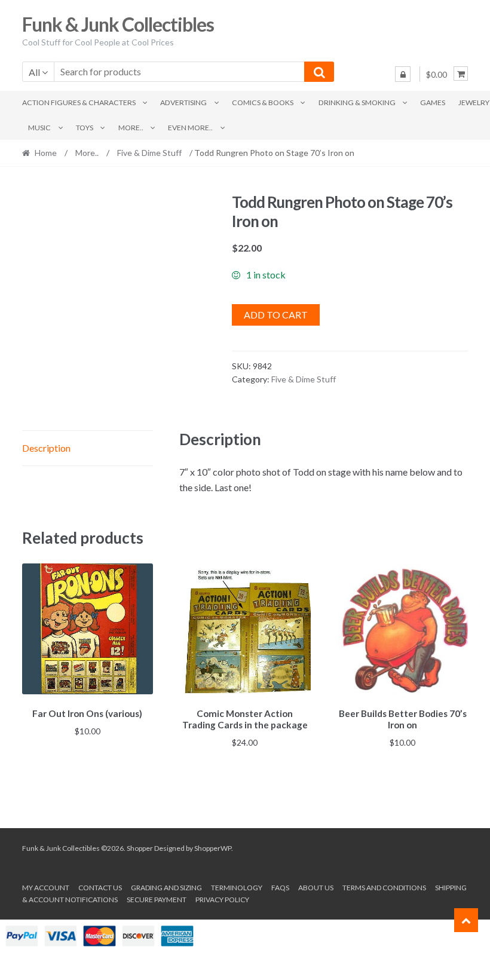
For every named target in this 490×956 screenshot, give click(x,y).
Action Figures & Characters (79, 102)
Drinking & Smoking (357, 102)
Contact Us (100, 887)
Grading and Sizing (166, 887)
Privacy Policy (222, 899)
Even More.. (190, 127)
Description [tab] (46, 448)
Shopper (140, 848)
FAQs (280, 887)
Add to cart (276, 314)
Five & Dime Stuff (149, 153)
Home (46, 153)
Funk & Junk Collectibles (118, 24)
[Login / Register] (403, 74)
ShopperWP (212, 848)
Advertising (183, 102)
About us (315, 887)
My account (45, 887)
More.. (130, 127)
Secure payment (156, 899)
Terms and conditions (384, 887)
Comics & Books (262, 102)
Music (39, 127)
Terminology (236, 887)
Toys (84, 127)
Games (432, 102)
